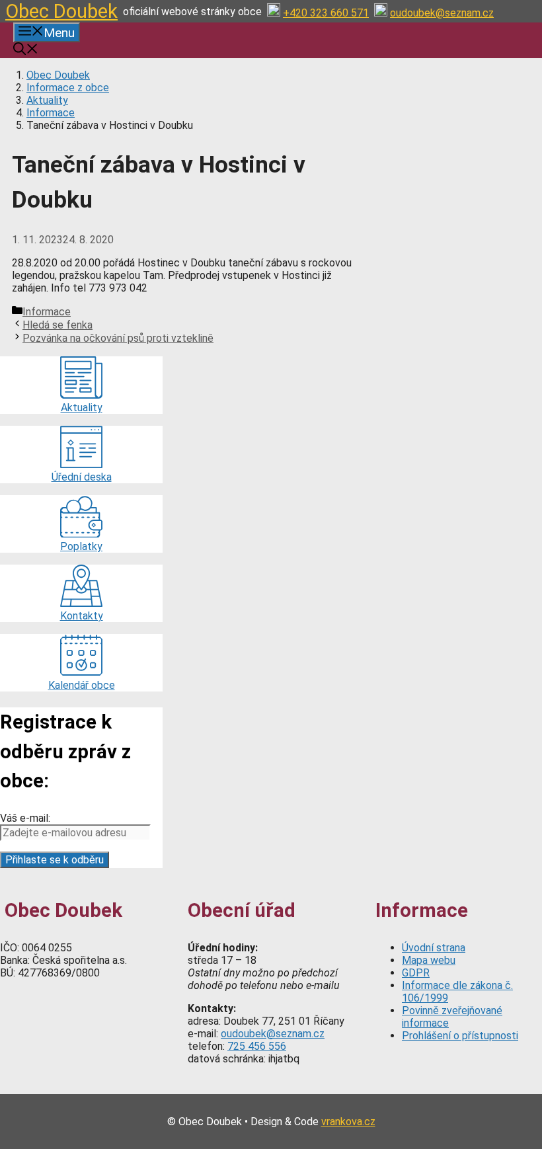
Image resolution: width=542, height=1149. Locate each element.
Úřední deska (82, 477)
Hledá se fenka (57, 325)
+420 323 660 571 (326, 13)
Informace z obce (67, 87)
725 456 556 (256, 1046)
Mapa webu (428, 960)
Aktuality (47, 100)
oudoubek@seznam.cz (442, 13)
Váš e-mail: (25, 818)
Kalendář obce (81, 685)
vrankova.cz (348, 1121)
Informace (50, 112)
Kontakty (81, 616)
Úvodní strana (433, 947)
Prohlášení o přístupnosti (460, 1035)
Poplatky (81, 546)
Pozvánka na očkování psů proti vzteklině (117, 338)
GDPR (416, 973)
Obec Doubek (61, 11)
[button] (25, 50)
